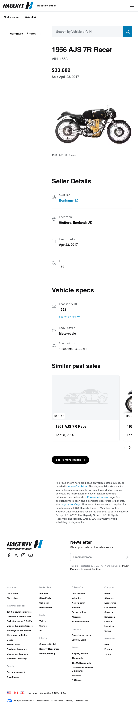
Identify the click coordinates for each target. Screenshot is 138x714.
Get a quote (13, 593)
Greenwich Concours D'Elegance (82, 669)
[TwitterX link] (16, 555)
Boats (10, 640)
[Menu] (132, 6)
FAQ (106, 644)
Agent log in (13, 677)
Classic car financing (17, 654)
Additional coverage (17, 658)
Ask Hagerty (78, 603)
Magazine (77, 617)
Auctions (44, 593)
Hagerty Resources (49, 649)
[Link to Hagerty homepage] (25, 545)
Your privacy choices (24, 700)
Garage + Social (47, 644)
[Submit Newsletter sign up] (126, 557)
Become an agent (16, 672)
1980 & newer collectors (19, 612)
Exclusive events (80, 621)
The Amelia (77, 658)
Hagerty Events (80, 653)
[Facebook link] (9, 555)
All (40, 630)
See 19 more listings (68, 459)
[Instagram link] (23, 555)
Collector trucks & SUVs (19, 621)
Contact (108, 621)
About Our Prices (78, 486)
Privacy (108, 649)
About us (109, 598)
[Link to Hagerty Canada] (16, 693)
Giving (107, 631)
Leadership (110, 603)
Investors (109, 626)
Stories (43, 626)
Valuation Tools (46, 5)
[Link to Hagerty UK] (22, 693)
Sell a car (44, 603)
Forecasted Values (97, 497)
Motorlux (76, 675)
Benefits (76, 607)
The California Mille (81, 663)
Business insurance (17, 649)
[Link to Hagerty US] (9, 693)
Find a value (11, 17)
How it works (45, 607)
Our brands (110, 607)
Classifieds (45, 598)
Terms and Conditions (91, 569)
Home (107, 593)
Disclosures (57, 700)
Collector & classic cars (19, 616)
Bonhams (66, 200)
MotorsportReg (47, 653)
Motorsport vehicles (17, 635)
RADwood (77, 680)
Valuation (76, 598)
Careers (108, 612)
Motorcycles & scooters (19, 630)
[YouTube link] (30, 555)
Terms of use (82, 700)
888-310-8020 (79, 640)
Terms (107, 654)
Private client (13, 644)
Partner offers (79, 612)
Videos (42, 621)
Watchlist (30, 17)
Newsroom (110, 617)
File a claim (12, 598)
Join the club (78, 593)
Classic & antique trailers (20, 626)
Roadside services (81, 635)
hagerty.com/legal (71, 504)
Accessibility (42, 700)
